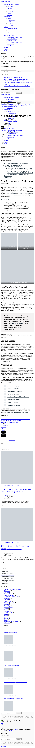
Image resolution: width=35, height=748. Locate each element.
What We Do (7, 177)
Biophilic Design (11, 40)
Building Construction (13, 388)
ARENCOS (19, 419)
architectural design (11, 193)
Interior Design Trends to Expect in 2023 (17, 86)
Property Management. (13, 399)
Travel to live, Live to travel (13, 77)
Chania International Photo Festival (15, 81)
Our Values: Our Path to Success (13, 165)
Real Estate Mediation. (13, 405)
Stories (6, 47)
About (5, 49)
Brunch (9, 30)
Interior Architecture (12, 394)
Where (6, 27)
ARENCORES (10, 730)
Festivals (9, 18)
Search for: (4, 69)
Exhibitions (10, 21)
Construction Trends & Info (14, 37)
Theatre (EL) (10, 25)
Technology (10, 44)
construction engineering (25, 193)
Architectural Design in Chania (9, 419)
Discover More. (5, 199)
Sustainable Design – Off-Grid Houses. (18, 397)
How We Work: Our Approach (12, 166)
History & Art (7, 601)
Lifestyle (6, 604)
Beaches (9, 8)
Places (9, 10)
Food (8, 32)
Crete (6, 422)
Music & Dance (11, 20)
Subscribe (19, 92)
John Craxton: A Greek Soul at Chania (16, 79)
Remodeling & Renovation (14, 391)
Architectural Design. (13, 386)
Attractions (10, 6)
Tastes (9, 13)
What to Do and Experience (11, 4)
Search (18, 71)
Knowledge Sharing (9, 35)
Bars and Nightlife (12, 28)
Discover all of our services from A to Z (17, 412)
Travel (9, 45)
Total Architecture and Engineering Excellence (16, 163)
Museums (10, 11)
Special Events (11, 23)
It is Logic (16, 729)
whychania (3, 130)
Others (6, 608)
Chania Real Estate (12, 39)
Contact (6, 51)
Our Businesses (8, 176)
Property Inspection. (12, 402)
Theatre (6, 618)
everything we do (17, 323)
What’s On (7, 16)
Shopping (9, 15)
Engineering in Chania (13, 422)
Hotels (9, 33)
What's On (7, 623)
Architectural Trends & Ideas (14, 42)
